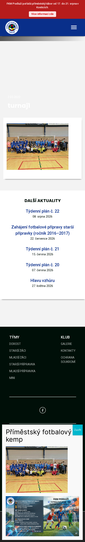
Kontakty (68, 350)
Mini (12, 378)
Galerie (66, 344)
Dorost (15, 344)
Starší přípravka (22, 364)
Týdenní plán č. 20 (42, 264)
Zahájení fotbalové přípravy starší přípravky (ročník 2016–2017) (42, 230)
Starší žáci (17, 350)
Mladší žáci (17, 357)
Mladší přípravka (22, 371)
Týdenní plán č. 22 (42, 211)
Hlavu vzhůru (43, 280)
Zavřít (77, 429)
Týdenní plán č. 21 (42, 248)
